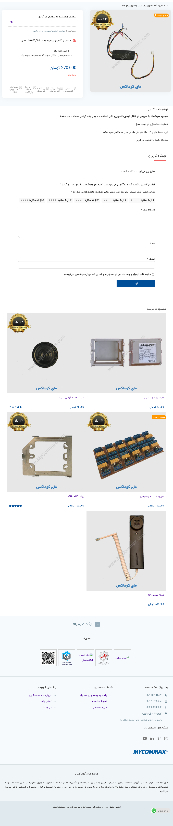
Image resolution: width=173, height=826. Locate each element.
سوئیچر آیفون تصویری (55, 31)
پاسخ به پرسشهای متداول (93, 695)
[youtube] (145, 738)
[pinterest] (159, 738)
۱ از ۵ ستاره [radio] (147, 200)
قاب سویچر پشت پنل (154, 397)
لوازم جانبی (38, 31)
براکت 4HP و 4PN (76, 496)
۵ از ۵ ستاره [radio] (37, 200)
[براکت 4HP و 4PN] (46, 452)
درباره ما (47, 707)
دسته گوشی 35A (156, 595)
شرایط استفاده (99, 701)
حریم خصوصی (100, 707)
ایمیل (151, 259)
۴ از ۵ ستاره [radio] (65, 200)
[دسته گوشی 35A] (126, 551)
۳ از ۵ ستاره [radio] (92, 200)
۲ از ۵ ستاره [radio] (119, 200)
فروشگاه (158, 5)
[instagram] (166, 738)
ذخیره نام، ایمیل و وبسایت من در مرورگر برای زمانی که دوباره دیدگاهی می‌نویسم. (107, 274)
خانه (166, 5)
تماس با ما (46, 701)
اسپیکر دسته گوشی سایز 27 (70, 397)
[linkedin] (152, 738)
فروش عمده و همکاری (40, 695)
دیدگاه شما (148, 210)
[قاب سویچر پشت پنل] (126, 353)
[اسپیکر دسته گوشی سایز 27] (46, 353)
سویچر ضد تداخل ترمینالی (152, 496)
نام (152, 244)
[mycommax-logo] (150, 748)
